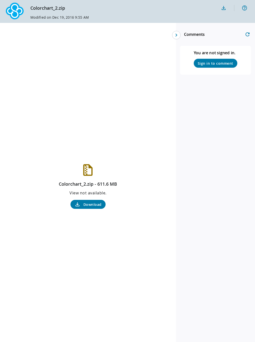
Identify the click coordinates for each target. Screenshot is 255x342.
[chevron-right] (176, 35)
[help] (244, 7)
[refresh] (247, 34)
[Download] (223, 7)
